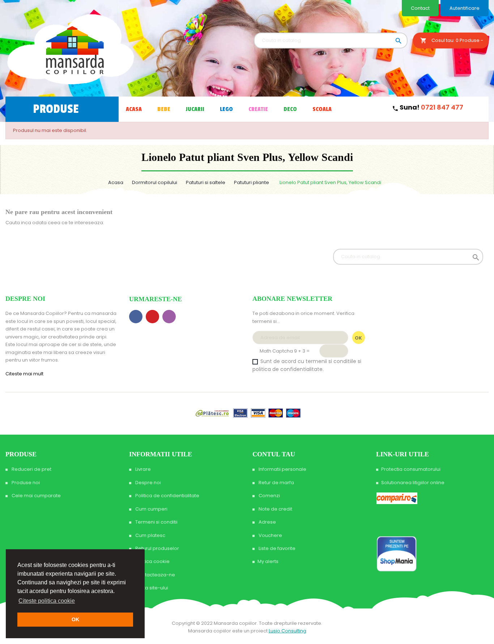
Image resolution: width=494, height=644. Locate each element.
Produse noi (25, 482)
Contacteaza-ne (154, 574)
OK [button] (75, 619)
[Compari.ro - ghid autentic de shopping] (403, 519)
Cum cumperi (150, 509)
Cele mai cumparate (35, 495)
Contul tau (273, 454)
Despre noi (147, 482)
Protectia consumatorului (410, 469)
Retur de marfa (275, 482)
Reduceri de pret (30, 469)
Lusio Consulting (287, 630)
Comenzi (268, 495)
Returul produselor (156, 548)
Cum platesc (149, 535)
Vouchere (269, 535)
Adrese (266, 522)
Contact (420, 8)
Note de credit (274, 509)
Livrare (142, 469)
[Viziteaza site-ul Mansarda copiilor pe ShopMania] (396, 553)
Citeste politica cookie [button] (46, 601)
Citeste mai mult (24, 373)
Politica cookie (152, 561)
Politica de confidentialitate (166, 495)
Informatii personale (281, 469)
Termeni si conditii (156, 522)
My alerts (267, 561)
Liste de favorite (276, 548)
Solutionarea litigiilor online (412, 482)
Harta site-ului (151, 587)
